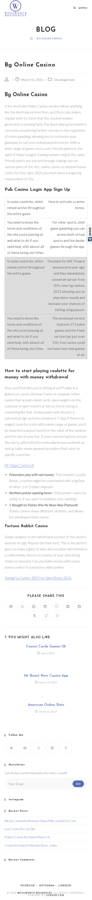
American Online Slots (46, 705)
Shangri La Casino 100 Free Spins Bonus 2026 (38, 578)
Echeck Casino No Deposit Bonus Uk (27, 837)
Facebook (28, 885)
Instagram (46, 885)
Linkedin (65, 885)
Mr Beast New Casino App (46, 676)
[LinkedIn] (52, 748)
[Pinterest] (66, 748)
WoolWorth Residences (34, 893)
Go (78, 783)
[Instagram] (39, 748)
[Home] (31, 38)
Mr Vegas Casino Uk (19, 465)
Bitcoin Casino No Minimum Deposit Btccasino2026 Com (40, 821)
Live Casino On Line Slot (20, 829)
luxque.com (55, 895)
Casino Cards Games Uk (46, 646)
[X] (11, 748)
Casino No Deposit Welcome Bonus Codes (31, 845)
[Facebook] (25, 748)
